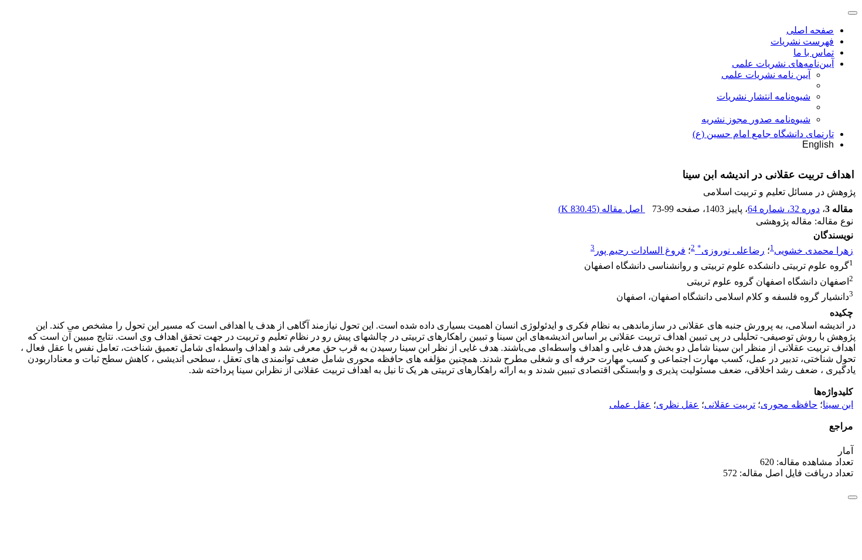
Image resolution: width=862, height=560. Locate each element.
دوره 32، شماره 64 (784, 209)
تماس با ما (813, 52)
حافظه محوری (789, 404)
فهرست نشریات (802, 41)
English (818, 144)
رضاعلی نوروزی (731, 250)
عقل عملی (630, 404)
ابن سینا (838, 404)
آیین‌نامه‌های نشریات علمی (783, 64)
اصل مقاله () (601, 209)
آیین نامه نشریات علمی (765, 75)
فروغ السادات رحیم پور (640, 250)
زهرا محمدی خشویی (813, 250)
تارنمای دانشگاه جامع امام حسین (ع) (763, 134)
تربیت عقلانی (729, 404)
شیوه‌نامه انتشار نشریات (763, 96)
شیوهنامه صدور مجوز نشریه (755, 119)
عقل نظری (677, 404)
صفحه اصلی (810, 30)
